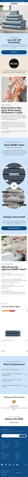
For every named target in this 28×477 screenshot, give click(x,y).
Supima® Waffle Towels (5, 444)
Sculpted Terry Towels (5, 445)
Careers (16, 457)
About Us (17, 442)
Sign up (23, 435)
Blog (16, 447)
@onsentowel (14, 422)
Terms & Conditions (5, 472)
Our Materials (18, 444)
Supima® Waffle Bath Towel (7, 340)
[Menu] (2, 3)
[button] (2, 1)
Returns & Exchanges (5, 455)
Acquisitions (17, 455)
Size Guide (3, 457)
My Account (3, 458)
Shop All (2, 442)
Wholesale (17, 458)
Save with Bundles (4, 447)
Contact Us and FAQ (5, 454)
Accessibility (3, 474)
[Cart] (26, 3)
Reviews (17, 445)
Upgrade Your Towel (14, 228)
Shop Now (22, 1)
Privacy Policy (18, 472)
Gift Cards (3, 448)
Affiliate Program (18, 454)
